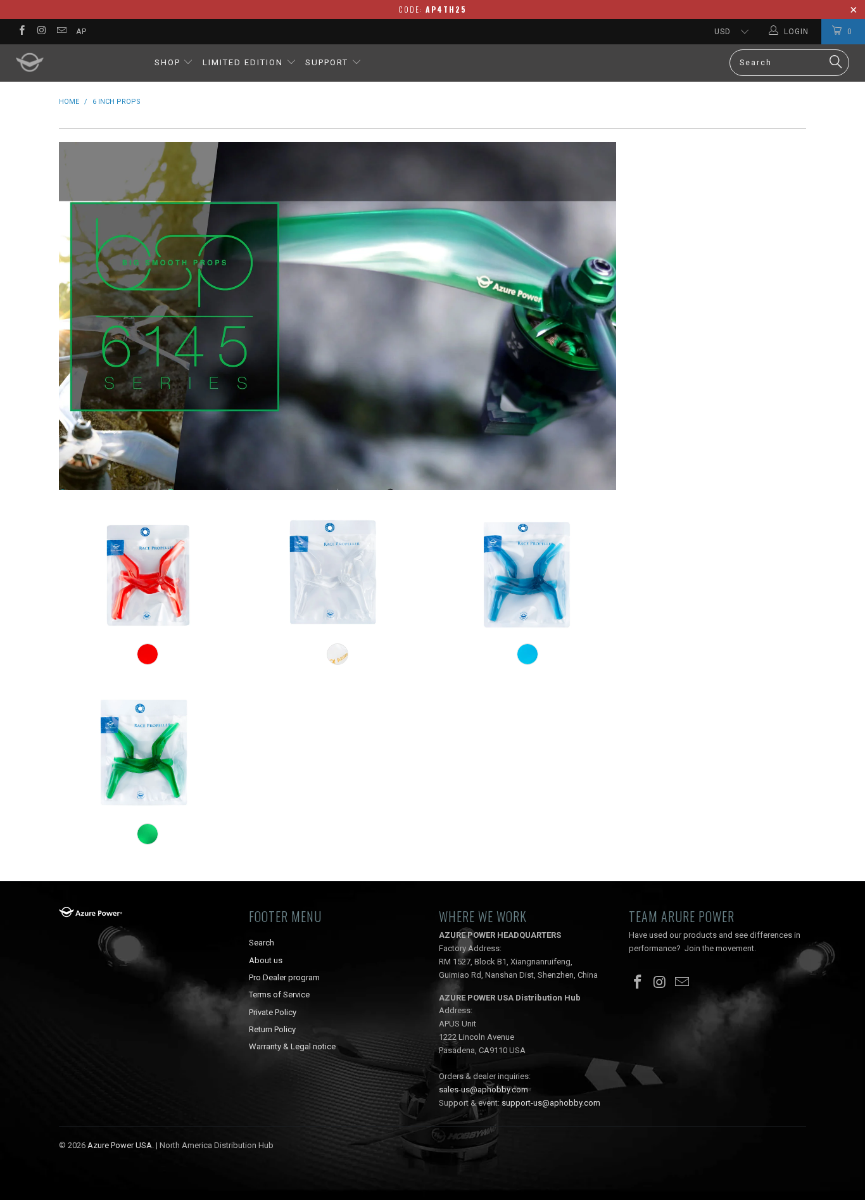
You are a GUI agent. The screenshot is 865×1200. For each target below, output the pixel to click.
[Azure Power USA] (76, 63)
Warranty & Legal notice (292, 1046)
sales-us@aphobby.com (483, 1089)
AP (81, 31)
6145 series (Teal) (527, 572)
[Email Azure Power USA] (61, 31)
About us (265, 960)
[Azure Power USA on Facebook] (21, 31)
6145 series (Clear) (337, 572)
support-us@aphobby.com (551, 1103)
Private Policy (272, 1012)
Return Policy (272, 1029)
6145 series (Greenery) (147, 751)
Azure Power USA (119, 1145)
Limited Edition (243, 62)
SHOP (167, 62)
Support (328, 62)
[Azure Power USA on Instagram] (40, 31)
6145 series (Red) (147, 572)
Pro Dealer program (284, 977)
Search (261, 942)
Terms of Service (279, 994)
